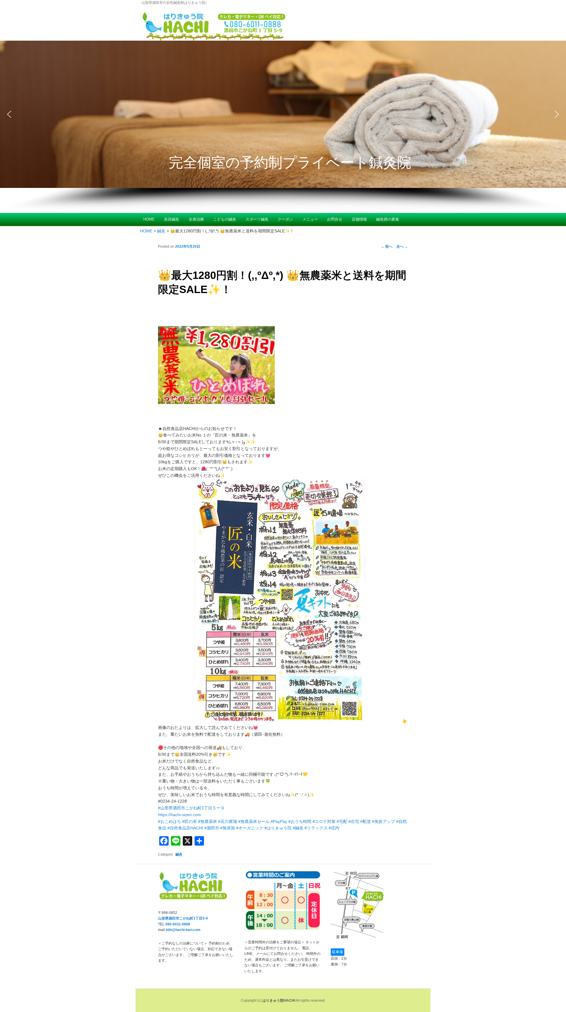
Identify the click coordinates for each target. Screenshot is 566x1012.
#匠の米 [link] (189, 821)
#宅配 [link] (342, 821)
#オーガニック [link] (249, 828)
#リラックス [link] (316, 828)
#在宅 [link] (353, 821)
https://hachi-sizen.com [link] (179, 814)
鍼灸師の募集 (387, 219)
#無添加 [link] (227, 828)
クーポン (285, 219)
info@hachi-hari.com (183, 930)
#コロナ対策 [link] (323, 821)
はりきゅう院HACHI (278, 1000)
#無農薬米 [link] (207, 821)
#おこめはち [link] (169, 821)
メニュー (310, 219)
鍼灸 (178, 854)
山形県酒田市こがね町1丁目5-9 (183, 918)
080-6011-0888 (177, 924)
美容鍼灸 (171, 219)
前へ (386, 246)
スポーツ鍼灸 (257, 219)
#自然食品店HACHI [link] (185, 828)
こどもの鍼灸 (224, 219)
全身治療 (196, 219)
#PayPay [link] (279, 821)
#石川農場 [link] (227, 821)
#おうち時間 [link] (299, 821)
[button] (283, 114)
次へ (402, 246)
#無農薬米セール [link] (253, 821)
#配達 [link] (365, 821)
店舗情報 (359, 219)
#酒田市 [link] (211, 828)
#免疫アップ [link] (383, 821)
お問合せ (334, 219)
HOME (149, 219)
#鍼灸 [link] (298, 828)
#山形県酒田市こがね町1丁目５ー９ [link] (191, 808)
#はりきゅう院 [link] (278, 828)
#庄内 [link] (334, 828)
